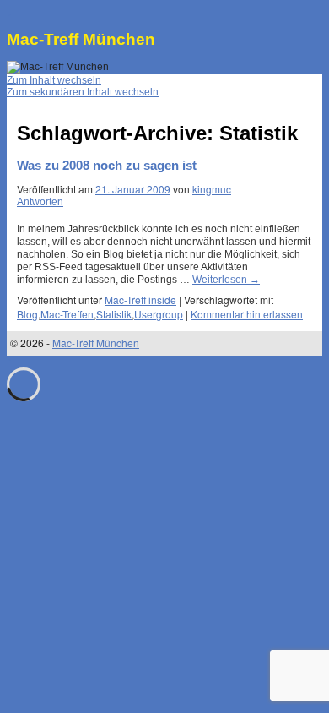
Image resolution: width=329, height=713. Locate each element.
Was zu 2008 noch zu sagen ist (107, 165)
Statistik (114, 314)
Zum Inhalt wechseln (54, 80)
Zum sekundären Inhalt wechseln (83, 92)
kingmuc (211, 189)
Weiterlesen (226, 280)
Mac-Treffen (67, 314)
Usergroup (158, 314)
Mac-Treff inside (140, 299)
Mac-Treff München (81, 39)
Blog (27, 314)
